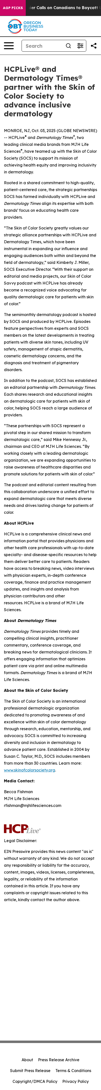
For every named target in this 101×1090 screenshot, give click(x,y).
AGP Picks (13, 8)
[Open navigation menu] (9, 46)
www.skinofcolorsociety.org (29, 770)
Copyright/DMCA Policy (35, 1081)
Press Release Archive (58, 1059)
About (27, 1059)
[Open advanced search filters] (80, 45)
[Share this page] (93, 46)
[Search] (68, 45)
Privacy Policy (75, 1081)
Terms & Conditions (73, 1070)
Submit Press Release (30, 1070)
